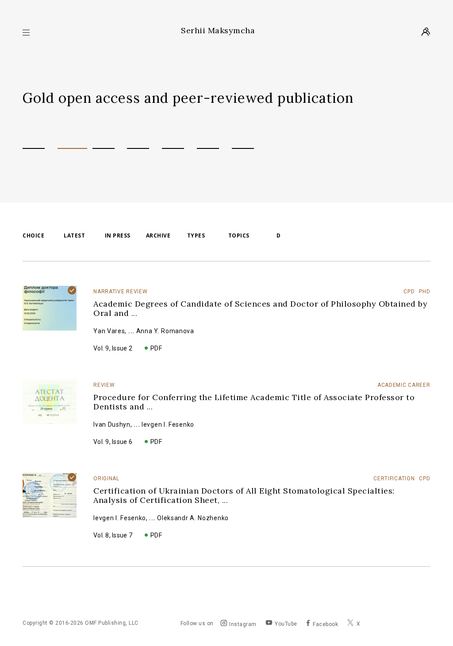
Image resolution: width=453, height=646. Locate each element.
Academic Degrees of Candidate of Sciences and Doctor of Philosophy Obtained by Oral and (260, 308)
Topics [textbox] (239, 235)
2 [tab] (72, 148)
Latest (74, 236)
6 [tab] (208, 148)
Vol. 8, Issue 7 (112, 535)
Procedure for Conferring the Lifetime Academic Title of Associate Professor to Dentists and (254, 402)
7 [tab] (243, 148)
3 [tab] (103, 148)
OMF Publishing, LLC (111, 623)
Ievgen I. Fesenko (168, 424)
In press (118, 236)
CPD (275, 236)
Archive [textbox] (158, 235)
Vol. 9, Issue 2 (112, 348)
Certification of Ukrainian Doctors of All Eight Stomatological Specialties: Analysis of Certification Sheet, (244, 495)
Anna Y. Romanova (165, 331)
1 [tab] (34, 148)
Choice (33, 236)
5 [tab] (173, 148)
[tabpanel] (226, 98)
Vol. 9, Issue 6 (112, 441)
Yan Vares (109, 331)
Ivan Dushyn (112, 424)
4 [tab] (138, 148)
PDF (156, 348)
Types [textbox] (196, 235)
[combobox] (176, 236)
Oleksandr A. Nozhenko (193, 517)
